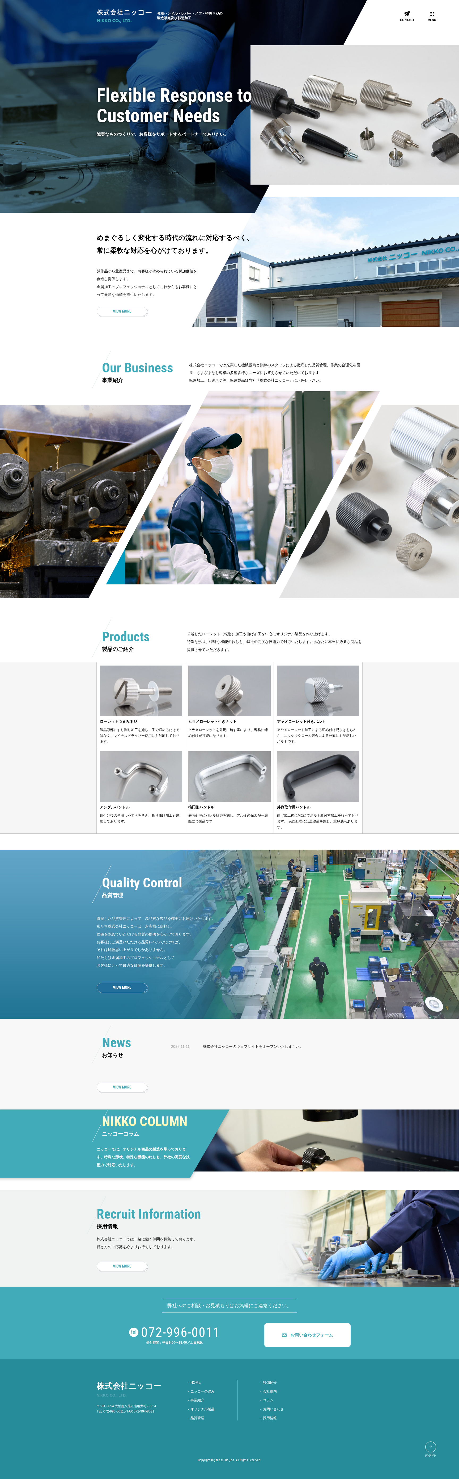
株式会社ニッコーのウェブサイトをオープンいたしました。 (253, 1046)
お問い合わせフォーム (312, 1335)
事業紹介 (197, 1400)
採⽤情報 (270, 1418)
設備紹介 (270, 1383)
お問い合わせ (273, 1409)
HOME (195, 1383)
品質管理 (197, 1418)
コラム (268, 1400)
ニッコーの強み (202, 1391)
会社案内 (270, 1391)
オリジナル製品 (202, 1409)
